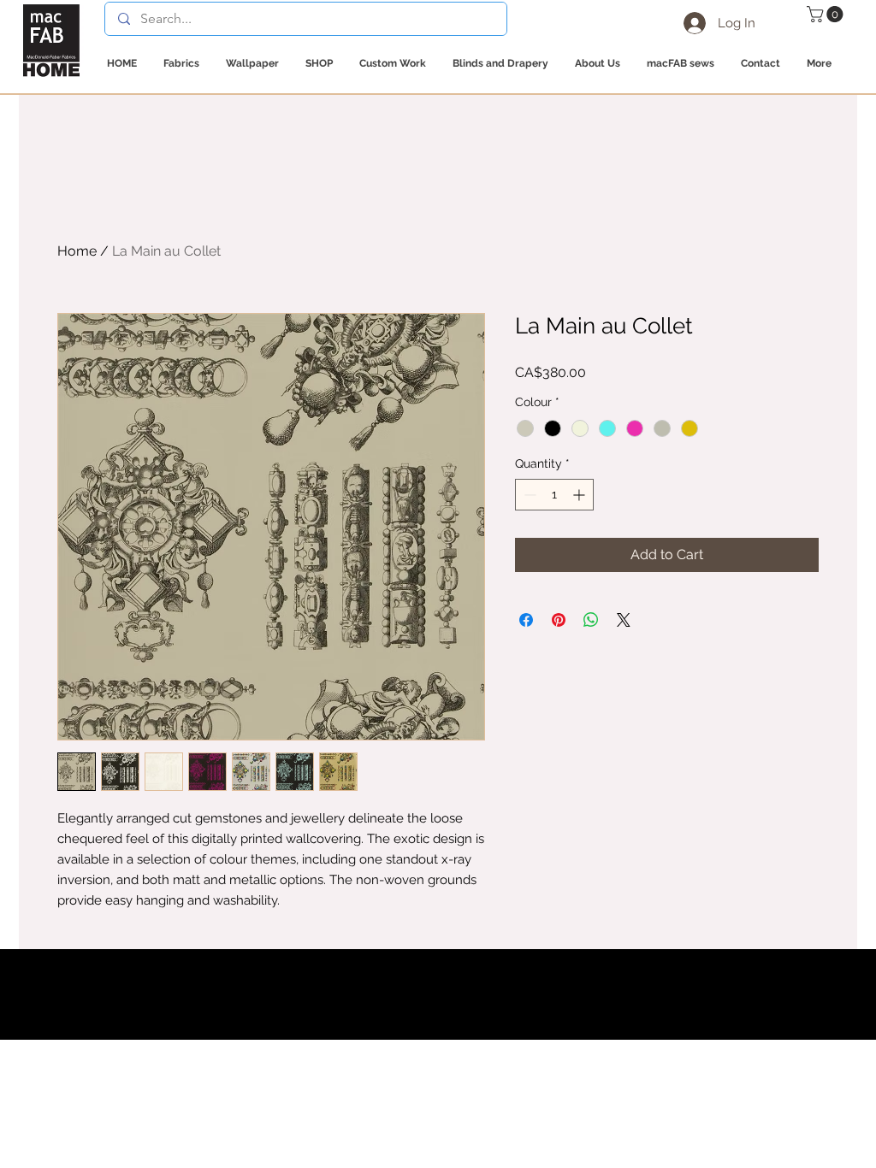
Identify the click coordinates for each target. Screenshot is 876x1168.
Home (77, 251)
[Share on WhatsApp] (591, 620)
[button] (827, 14)
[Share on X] (623, 620)
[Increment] (580, 495)
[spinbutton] (554, 495)
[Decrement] (528, 495)
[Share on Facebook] (526, 620)
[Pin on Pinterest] (558, 620)
